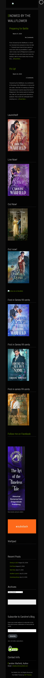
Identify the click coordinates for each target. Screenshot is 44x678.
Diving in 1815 (14, 562)
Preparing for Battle (18, 28)
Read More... (17, 59)
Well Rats (12, 570)
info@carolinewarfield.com (20, 666)
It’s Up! (12, 68)
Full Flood (13, 566)
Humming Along (14, 577)
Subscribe (13, 636)
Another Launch (14, 573)
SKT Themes (28, 675)
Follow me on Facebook (19, 433)
